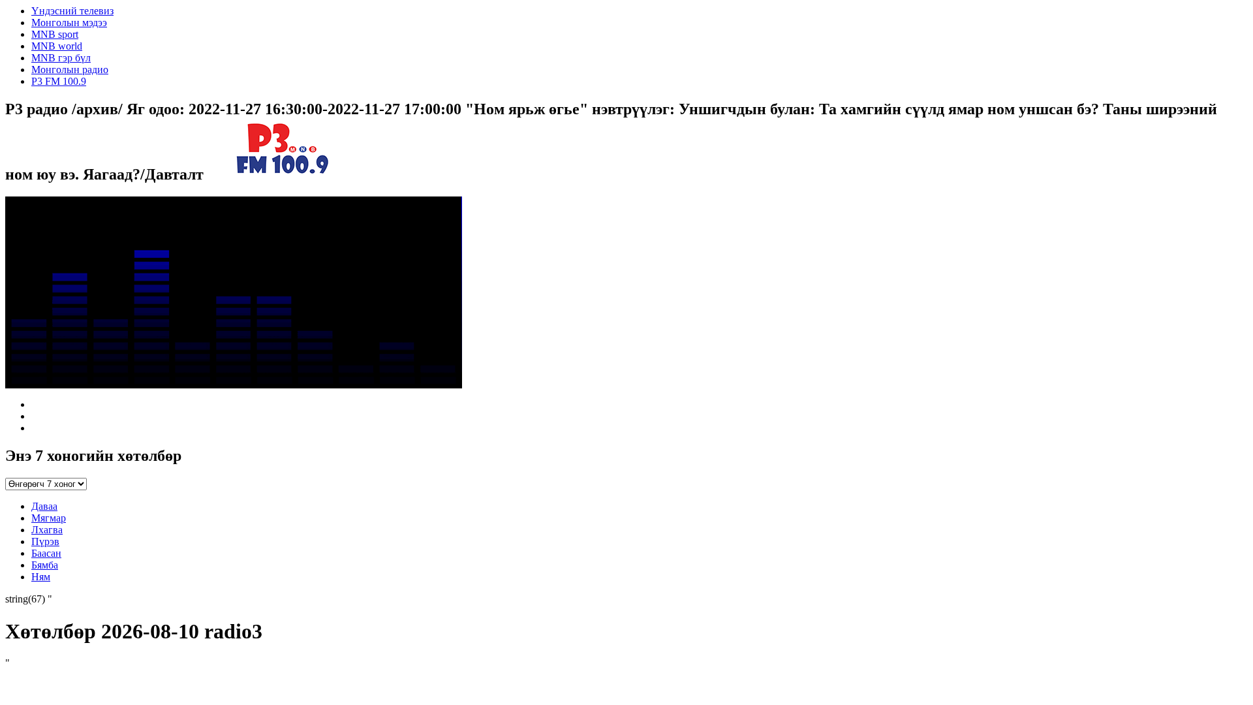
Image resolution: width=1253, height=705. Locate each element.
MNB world (56, 46)
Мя (48, 518)
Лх (47, 529)
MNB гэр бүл (61, 57)
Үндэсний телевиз (72, 10)
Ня (40, 576)
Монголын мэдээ (69, 22)
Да (44, 506)
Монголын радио (69, 69)
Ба (46, 553)
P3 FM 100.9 (58, 81)
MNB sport (54, 34)
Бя (44, 565)
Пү (45, 541)
